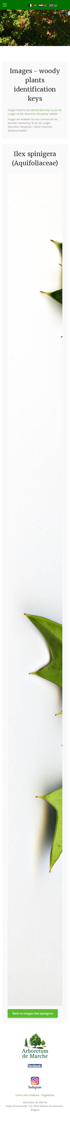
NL (45, 5)
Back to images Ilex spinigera (33, 1013)
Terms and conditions (27, 1095)
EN (55, 5)
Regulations (48, 1095)
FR (35, 5)
